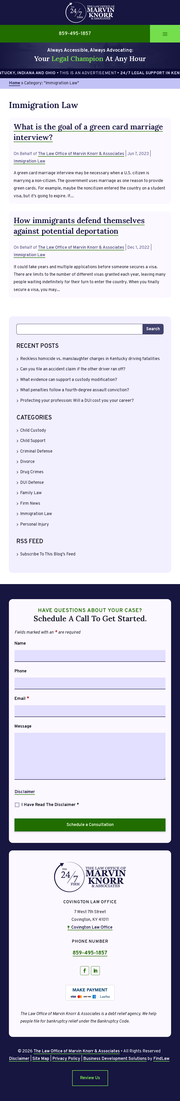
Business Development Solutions (115, 1059)
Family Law (31, 493)
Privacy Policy (66, 1059)
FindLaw (161, 1059)
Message (23, 726)
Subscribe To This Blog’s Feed (47, 554)
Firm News (30, 503)
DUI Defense (32, 482)
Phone (20, 671)
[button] (165, 34)
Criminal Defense (36, 451)
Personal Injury (34, 524)
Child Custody (33, 430)
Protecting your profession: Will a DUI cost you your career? (77, 400)
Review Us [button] (90, 1078)
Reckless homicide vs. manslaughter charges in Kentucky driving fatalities (90, 359)
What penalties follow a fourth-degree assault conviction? (74, 390)
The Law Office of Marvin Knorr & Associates (81, 154)
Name (20, 643)
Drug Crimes (32, 472)
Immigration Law (29, 161)
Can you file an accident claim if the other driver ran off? (72, 369)
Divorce (27, 462)
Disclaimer (25, 792)
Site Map (40, 1059)
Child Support (32, 441)
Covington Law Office (91, 927)
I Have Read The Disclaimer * (50, 805)
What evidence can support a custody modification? (68, 380)
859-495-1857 (75, 34)
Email (22, 699)
